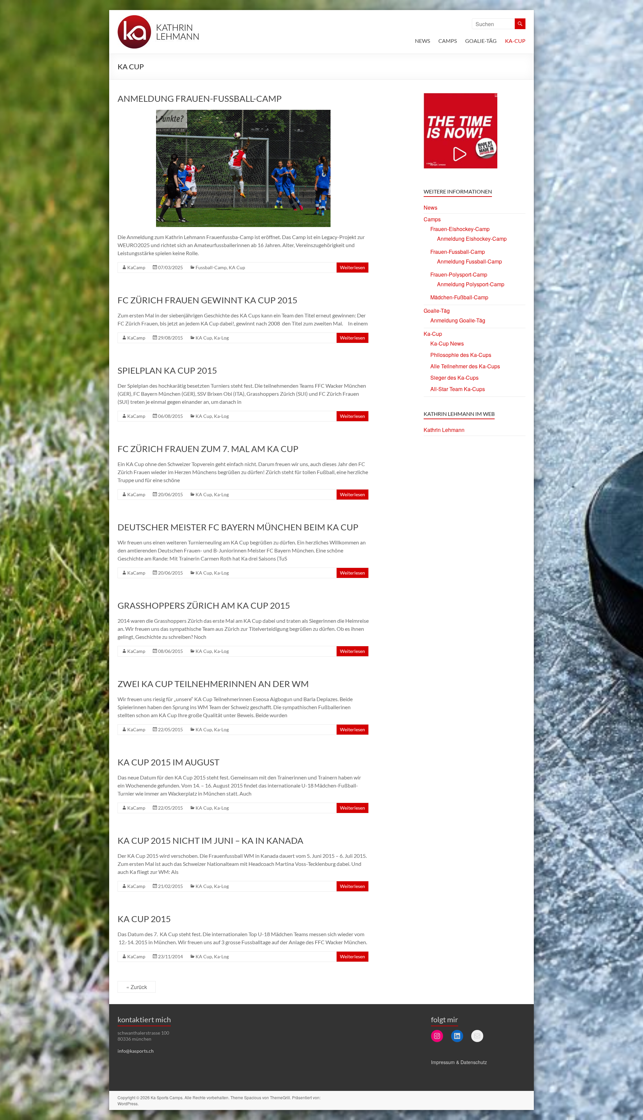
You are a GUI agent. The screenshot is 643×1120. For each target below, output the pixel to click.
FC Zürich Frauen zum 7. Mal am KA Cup (208, 448)
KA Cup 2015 (144, 918)
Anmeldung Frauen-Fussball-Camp (200, 98)
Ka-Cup (515, 41)
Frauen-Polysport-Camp (458, 274)
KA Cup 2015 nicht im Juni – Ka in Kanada (210, 840)
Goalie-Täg (481, 41)
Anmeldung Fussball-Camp (469, 261)
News (422, 41)
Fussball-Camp (211, 267)
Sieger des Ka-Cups (454, 377)
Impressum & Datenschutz (459, 1062)
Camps (447, 41)
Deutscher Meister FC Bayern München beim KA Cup (238, 527)
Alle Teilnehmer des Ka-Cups (465, 366)
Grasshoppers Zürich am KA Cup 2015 (204, 605)
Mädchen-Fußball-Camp (459, 297)
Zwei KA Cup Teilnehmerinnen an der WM (213, 683)
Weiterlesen (352, 267)
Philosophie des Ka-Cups (460, 355)
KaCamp (136, 267)
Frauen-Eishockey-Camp (460, 229)
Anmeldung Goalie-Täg (457, 320)
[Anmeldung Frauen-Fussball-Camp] (243, 113)
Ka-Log (221, 338)
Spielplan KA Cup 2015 (167, 370)
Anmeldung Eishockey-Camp (472, 238)
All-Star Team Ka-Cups (457, 389)
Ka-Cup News (447, 343)
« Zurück (136, 987)
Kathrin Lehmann (444, 430)
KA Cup (237, 267)
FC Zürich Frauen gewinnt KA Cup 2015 (207, 300)
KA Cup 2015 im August (168, 762)
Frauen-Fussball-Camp (457, 251)
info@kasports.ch (136, 1051)
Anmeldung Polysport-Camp (470, 284)
